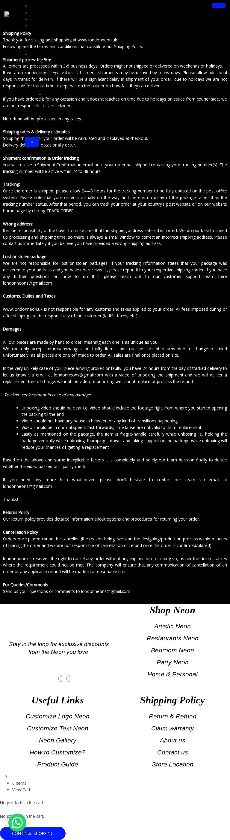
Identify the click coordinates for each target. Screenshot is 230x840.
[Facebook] (60, 678)
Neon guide (50, 61)
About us (59, 116)
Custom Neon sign (71, 43)
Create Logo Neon (58, 19)
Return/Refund (66, 94)
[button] (17, 823)
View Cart (21, 790)
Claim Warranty (54, 83)
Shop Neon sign (56, 32)
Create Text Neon (57, 13)
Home (42, 6)
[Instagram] (68, 678)
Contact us (49, 105)
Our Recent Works (58, 54)
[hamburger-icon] (219, 5)
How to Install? (67, 72)
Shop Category (54, 26)
